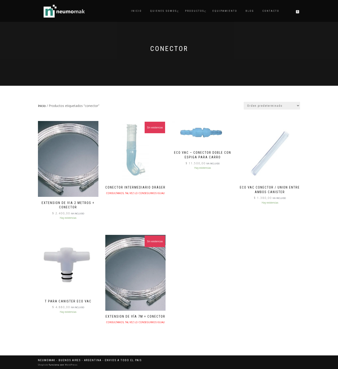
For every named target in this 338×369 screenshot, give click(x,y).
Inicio (136, 10)
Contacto (270, 10)
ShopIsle (43, 364)
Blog (250, 10)
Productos (194, 10)
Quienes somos (163, 10)
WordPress (70, 364)
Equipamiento (224, 10)
